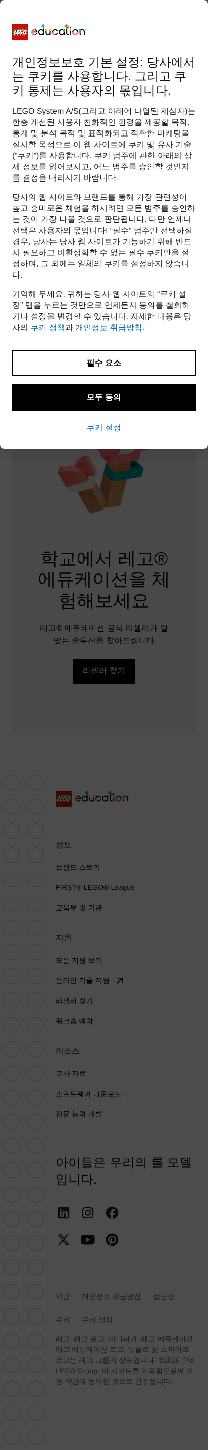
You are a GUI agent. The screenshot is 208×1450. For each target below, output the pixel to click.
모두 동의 (104, 397)
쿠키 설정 (104, 427)
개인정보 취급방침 (108, 328)
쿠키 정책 (47, 328)
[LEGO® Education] (49, 32)
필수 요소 (104, 362)
